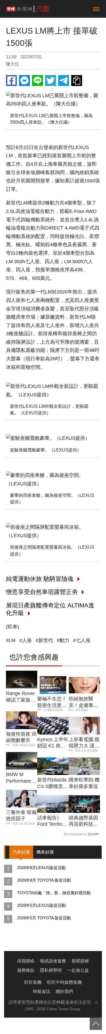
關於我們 (64, 991)
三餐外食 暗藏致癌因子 (21, 815)
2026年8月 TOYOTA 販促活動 (44, 880)
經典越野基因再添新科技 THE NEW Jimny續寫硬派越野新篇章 (83, 821)
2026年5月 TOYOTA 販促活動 (44, 918)
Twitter (50, 80)
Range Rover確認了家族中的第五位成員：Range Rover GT (20, 697)
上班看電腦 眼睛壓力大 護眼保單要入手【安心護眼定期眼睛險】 (84, 743)
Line (37, 80)
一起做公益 (78, 970)
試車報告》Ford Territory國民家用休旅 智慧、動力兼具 (52, 821)
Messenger (24, 80)
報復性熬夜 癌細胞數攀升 (21, 737)
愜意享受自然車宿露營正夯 (42, 592)
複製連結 (76, 80)
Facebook (11, 80)
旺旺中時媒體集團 (64, 982)
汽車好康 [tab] (21, 852)
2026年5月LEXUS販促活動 (41, 905)
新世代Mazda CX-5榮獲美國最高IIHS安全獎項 (52, 783)
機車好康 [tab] (45, 852)
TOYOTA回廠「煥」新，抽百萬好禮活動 (54, 892)
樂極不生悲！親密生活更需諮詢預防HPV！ (52, 702)
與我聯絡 (26, 961)
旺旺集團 (33, 982)
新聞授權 (80, 961)
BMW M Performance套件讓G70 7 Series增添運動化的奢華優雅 (20, 778)
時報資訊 (41, 991)
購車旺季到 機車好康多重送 (84, 783)
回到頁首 (96, 1024)
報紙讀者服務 (53, 961)
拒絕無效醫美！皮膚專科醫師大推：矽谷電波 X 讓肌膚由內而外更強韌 (84, 702)
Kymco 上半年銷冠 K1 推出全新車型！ (52, 743)
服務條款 (26, 970)
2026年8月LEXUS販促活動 (41, 867)
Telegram (63, 80)
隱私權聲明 (51, 970)
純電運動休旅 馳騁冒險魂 (39, 578)
